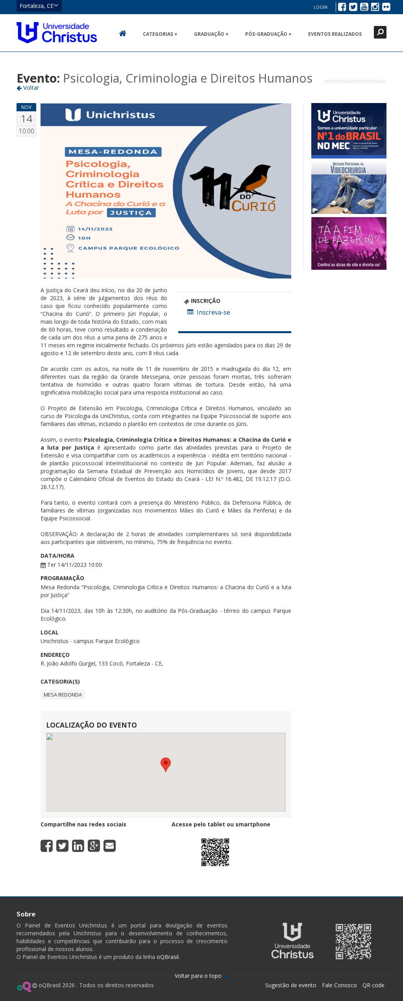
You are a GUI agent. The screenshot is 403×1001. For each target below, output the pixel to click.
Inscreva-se (213, 312)
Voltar (30, 87)
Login (320, 7)
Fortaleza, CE (37, 5)
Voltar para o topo (199, 975)
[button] (165, 764)
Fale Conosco (339, 985)
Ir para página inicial (57, 32)
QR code (373, 985)
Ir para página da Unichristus (292, 941)
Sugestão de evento (290, 985)
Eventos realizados (335, 34)
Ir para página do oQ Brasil (24, 986)
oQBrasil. (167, 956)
